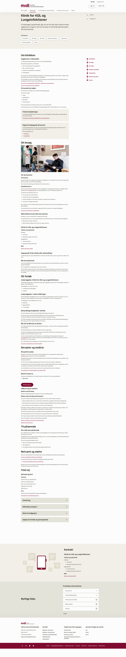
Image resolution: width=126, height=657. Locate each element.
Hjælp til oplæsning (92, 646)
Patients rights (67, 630)
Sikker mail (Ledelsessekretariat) (28, 637)
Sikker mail (84, 646)
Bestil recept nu (27, 384)
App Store (26, 133)
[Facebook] (22, 645)
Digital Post (31, 190)
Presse (87, 632)
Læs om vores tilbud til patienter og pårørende (31, 457)
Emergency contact (68, 634)
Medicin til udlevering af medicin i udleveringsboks (32, 420)
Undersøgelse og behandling (46, 10)
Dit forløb (42, 38)
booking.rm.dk (24, 356)
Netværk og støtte (26, 42)
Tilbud (73, 10)
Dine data (78, 646)
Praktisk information (63, 10)
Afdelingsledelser (46, 637)
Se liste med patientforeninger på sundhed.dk (33, 461)
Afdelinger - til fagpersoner (49, 632)
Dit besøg (34, 38)
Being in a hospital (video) (70, 632)
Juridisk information (69, 646)
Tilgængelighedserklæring (57, 646)
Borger (93, 1)
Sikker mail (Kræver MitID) (27, 248)
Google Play (27, 136)
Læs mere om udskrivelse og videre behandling (31, 343)
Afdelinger (33, 10)
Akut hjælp (24, 10)
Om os (87, 634)
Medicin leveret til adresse (27, 422)
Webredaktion (102, 646)
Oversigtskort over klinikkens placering (30, 495)
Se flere (65, 613)
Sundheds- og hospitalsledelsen (50, 634)
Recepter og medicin (52, 38)
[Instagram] (26, 645)
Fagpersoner (100, 1)
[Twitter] (29, 645)
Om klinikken (25, 38)
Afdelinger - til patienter (48, 630)
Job (86, 630)
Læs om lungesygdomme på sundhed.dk (30, 85)
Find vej (36, 42)
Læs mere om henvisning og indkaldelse (30, 210)
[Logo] (32, 6)
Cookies (48, 646)
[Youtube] (33, 645)
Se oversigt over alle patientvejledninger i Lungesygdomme (36, 118)
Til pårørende (64, 38)
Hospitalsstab (46, 639)
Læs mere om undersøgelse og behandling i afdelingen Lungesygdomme (37, 83)
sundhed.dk (25, 337)
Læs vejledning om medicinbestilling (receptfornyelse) (33, 370)
